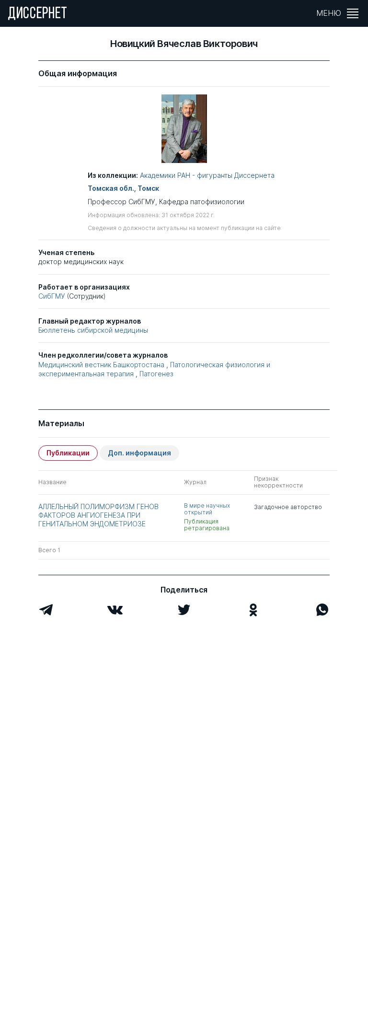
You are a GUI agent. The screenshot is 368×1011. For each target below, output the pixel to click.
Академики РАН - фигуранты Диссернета (207, 175)
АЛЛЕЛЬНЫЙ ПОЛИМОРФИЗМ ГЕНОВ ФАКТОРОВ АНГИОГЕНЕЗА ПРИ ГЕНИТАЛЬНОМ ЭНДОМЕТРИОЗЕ (98, 515)
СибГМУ (51, 296)
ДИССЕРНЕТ (38, 14)
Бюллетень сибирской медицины (93, 330)
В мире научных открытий (207, 509)
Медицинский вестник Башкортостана (101, 364)
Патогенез (156, 374)
